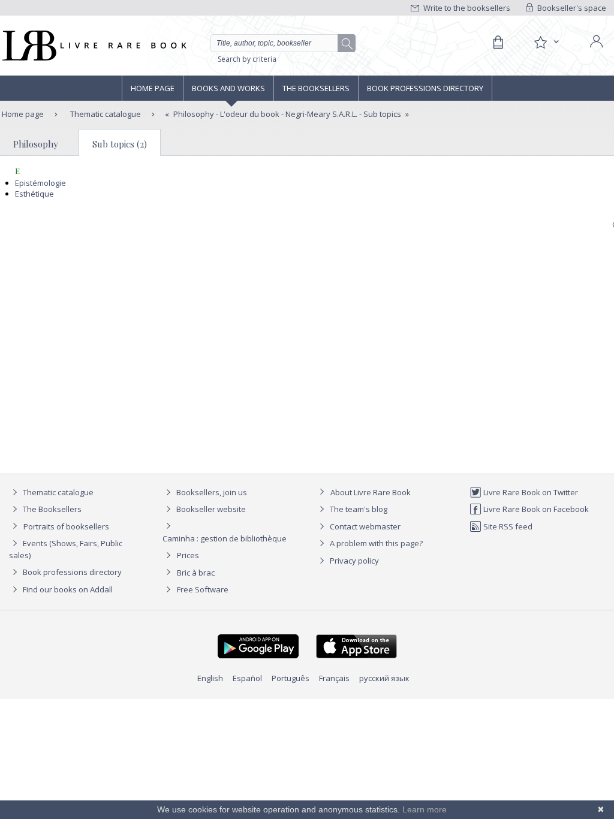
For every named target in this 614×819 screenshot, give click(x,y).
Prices (188, 555)
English (210, 678)
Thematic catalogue (104, 114)
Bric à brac (196, 572)
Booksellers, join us (210, 492)
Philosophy (35, 144)
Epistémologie (40, 182)
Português (290, 678)
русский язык (384, 678)
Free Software (202, 589)
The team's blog (357, 509)
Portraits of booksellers (66, 526)
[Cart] (498, 43)
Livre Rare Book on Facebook (535, 509)
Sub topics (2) (119, 144)
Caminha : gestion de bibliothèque (224, 538)
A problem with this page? (375, 543)
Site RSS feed (506, 526)
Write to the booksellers (466, 7)
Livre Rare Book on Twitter (529, 492)
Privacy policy (353, 560)
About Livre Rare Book (370, 492)
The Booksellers (316, 88)
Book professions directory (425, 88)
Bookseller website (210, 509)
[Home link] (93, 46)
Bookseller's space (570, 7)
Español (247, 678)
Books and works (228, 88)
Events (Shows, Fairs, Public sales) (65, 549)
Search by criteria (247, 59)
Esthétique (34, 193)
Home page (152, 88)
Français (334, 678)
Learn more (424, 809)
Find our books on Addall (67, 589)
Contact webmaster (364, 526)
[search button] (347, 44)
